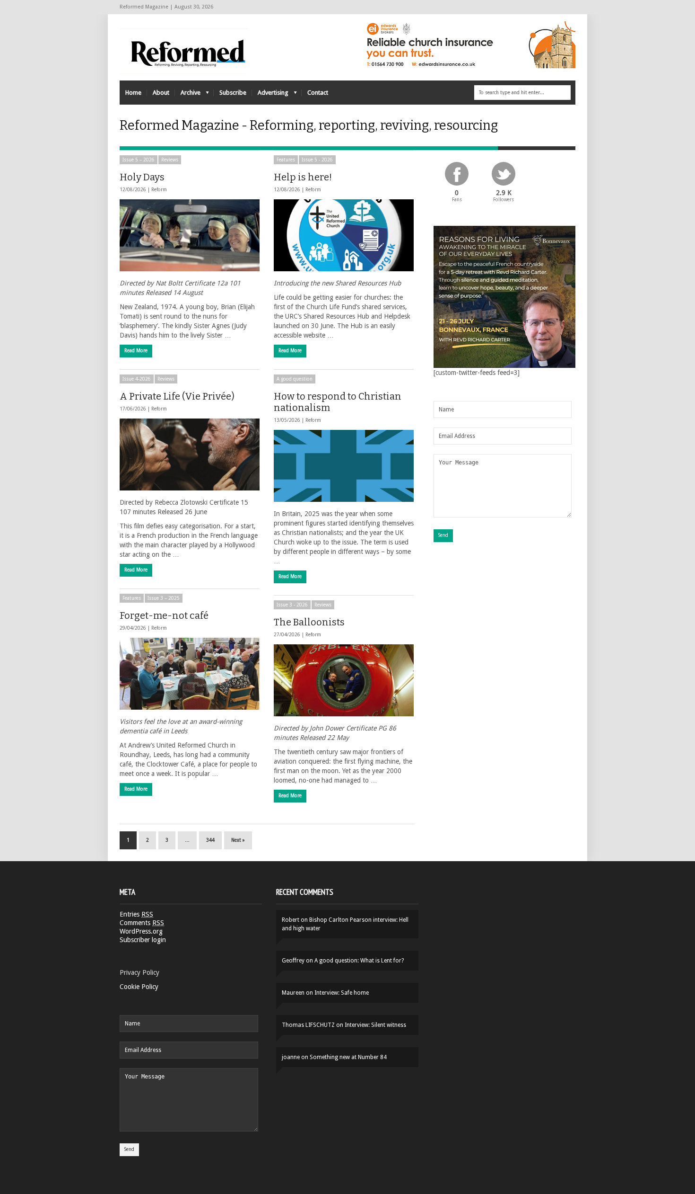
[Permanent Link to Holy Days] (190, 235)
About (161, 92)
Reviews (169, 159)
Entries (136, 914)
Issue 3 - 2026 (292, 604)
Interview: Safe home (341, 992)
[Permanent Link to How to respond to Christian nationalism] (344, 466)
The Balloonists (309, 622)
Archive (187, 95)
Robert (290, 920)
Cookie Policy (139, 986)
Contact (317, 92)
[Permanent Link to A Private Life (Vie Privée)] (190, 454)
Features (286, 159)
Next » (238, 840)
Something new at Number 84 (348, 1057)
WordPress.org (141, 931)
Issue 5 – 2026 (138, 159)
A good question (295, 379)
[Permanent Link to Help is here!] (344, 235)
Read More (136, 350)
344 (210, 840)
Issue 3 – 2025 (164, 598)
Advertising (270, 95)
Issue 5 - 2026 (317, 159)
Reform (159, 189)
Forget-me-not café (164, 615)
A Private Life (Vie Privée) (177, 396)
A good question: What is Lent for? (359, 960)
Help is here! (303, 177)
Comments (142, 923)
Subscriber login (143, 940)
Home (133, 92)
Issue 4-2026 (136, 379)
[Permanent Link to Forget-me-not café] (190, 674)
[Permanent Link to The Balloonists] (344, 680)
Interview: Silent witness (375, 1025)
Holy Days (142, 177)
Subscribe (232, 92)
